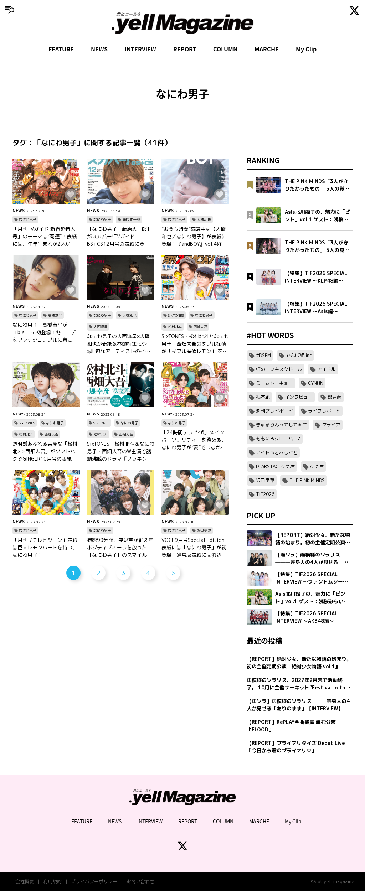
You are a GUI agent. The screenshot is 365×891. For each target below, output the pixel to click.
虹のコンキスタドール (279, 369)
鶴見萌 (334, 397)
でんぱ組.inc (299, 355)
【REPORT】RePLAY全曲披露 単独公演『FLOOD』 (291, 726)
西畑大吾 (200, 326)
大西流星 (100, 326)
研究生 (317, 466)
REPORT (184, 49)
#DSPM (263, 355)
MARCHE (267, 49)
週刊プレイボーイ (274, 411)
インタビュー (299, 397)
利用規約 (52, 881)
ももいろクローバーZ (278, 438)
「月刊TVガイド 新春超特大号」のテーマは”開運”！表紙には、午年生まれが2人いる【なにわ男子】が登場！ (44, 237)
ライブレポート (324, 411)
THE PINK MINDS (307, 480)
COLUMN (225, 49)
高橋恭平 (55, 315)
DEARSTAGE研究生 (275, 466)
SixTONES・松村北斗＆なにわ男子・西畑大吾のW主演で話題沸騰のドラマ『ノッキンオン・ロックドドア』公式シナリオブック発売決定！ (120, 451)
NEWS (99, 49)
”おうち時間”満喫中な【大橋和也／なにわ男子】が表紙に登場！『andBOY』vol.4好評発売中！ (194, 237)
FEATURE (61, 49)
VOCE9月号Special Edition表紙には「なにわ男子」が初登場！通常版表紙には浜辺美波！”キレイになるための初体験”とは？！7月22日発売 (194, 548)
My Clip (306, 49)
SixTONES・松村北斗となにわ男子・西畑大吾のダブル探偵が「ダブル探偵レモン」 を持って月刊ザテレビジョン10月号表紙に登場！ (195, 344)
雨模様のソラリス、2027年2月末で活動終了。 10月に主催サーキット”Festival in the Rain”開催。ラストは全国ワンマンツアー (297, 684)
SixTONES (176, 315)
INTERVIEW (140, 49)
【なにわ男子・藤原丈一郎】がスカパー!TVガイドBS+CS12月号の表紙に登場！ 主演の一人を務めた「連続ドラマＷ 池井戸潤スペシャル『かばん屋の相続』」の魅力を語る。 (120, 237)
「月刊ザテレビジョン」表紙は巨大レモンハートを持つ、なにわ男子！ (44, 547)
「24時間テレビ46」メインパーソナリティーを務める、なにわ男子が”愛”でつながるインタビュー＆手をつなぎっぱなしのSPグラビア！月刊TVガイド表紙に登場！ (194, 440)
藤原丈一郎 (131, 219)
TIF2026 (265, 494)
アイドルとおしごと (277, 452)
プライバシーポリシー (94, 881)
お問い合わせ (140, 881)
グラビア (331, 424)
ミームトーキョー (274, 383)
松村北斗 (175, 326)
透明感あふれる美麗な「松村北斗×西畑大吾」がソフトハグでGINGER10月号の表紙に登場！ (44, 451)
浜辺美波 (204, 530)
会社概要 (24, 881)
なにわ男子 (28, 219)
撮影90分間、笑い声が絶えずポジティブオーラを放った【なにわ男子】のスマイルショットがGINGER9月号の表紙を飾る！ (120, 548)
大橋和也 (204, 219)
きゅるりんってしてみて (281, 424)
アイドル (326, 369)
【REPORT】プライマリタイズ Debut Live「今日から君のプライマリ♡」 (296, 747)
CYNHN (315, 383)
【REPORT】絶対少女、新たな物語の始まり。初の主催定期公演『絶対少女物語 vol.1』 (299, 663)
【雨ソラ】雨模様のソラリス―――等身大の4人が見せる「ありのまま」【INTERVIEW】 (298, 705)
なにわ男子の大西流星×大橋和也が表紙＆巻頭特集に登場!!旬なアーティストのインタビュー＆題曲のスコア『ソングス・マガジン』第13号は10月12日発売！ (120, 344)
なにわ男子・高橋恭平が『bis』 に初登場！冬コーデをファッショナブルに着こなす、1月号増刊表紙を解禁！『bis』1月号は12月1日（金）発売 (44, 332)
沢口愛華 (265, 480)
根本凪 (263, 397)
